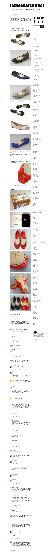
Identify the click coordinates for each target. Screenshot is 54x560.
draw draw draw (35, 219)
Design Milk (34, 261)
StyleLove (34, 137)
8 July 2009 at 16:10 (16, 411)
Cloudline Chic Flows (36, 111)
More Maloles (36, 65)
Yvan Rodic (34, 103)
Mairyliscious (14, 474)
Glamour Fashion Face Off (38, 69)
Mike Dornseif (35, 228)
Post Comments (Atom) (17, 553)
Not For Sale (35, 127)
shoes (22, 331)
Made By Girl (35, 288)
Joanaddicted (35, 116)
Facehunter (34, 86)
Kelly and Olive (35, 282)
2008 (35, 79)
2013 (35, 38)
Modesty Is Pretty (35, 187)
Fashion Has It (35, 114)
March (36, 75)
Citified (34, 159)
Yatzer (34, 324)
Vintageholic (35, 143)
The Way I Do (35, 140)
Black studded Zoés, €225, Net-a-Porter (16, 117)
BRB (35, 55)
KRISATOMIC (35, 283)
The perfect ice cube (37, 59)
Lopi (14, 330)
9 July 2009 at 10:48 (16, 477)
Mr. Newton (34, 92)
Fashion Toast (35, 169)
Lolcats (34, 287)
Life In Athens (35, 122)
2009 (35, 43)
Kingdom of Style (35, 182)
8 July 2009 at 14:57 (16, 376)
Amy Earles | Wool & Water (37, 212)
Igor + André (35, 222)
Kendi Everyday (35, 181)
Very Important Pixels (36, 236)
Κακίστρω (13, 479)
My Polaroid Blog (35, 294)
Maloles (17, 20)
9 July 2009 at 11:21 (16, 483)
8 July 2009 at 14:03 (16, 341)
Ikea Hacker (34, 273)
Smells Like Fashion (36, 134)
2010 (35, 42)
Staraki (13, 396)
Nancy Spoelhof (35, 230)
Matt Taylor (34, 227)
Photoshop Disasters (36, 301)
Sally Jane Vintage (36, 192)
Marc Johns (34, 224)
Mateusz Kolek (35, 225)
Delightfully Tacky (35, 163)
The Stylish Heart (35, 202)
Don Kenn (34, 218)
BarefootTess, (27, 155)
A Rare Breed (35, 244)
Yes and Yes (35, 325)
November (36, 46)
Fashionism (34, 115)
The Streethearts (35, 100)
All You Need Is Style (36, 109)
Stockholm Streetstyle (36, 95)
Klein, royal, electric (37, 63)
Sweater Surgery (35, 311)
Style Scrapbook (35, 197)
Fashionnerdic (35, 170)
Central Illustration (35, 216)
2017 (35, 32)
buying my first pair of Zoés (16, 17)
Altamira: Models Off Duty (37, 85)
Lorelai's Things (35, 125)
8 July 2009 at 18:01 (16, 430)
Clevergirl (34, 255)
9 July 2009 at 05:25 (16, 463)
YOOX (11, 155)
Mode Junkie (35, 186)
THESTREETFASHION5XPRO (37, 101)
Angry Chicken (35, 248)
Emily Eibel (34, 267)
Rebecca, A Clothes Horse (16, 454)
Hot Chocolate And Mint (36, 176)
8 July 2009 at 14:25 (16, 356)
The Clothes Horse (35, 199)
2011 (35, 41)
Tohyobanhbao (35, 203)
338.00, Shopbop (20, 101)
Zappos (11, 156)
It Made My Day (35, 277)
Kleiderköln (34, 90)
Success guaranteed (37, 58)
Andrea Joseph (35, 213)
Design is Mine (35, 260)
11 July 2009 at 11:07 (16, 538)
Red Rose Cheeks (35, 131)
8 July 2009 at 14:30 (16, 362)
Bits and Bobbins (35, 156)
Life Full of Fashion (36, 121)
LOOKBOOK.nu (35, 91)
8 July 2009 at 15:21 (16, 384)
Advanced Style (35, 84)
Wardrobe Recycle (35, 144)
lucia (12, 379)
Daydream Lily (35, 217)
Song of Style (35, 194)
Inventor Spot (35, 276)
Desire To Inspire (35, 265)
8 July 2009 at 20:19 (16, 446)
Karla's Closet (35, 179)
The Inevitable (36, 66)
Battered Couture (35, 110)
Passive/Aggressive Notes (37, 300)
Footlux (21, 154)
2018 (35, 31)
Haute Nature (35, 272)
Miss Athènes (35, 126)
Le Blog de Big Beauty (36, 185)
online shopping (18, 331)
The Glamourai (35, 200)
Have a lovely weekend (38, 61)
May (35, 72)
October (36, 47)
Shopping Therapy (35, 132)
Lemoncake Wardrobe (36, 120)
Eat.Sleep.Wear (35, 164)
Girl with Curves (35, 175)
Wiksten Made (35, 208)
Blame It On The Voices (36, 253)
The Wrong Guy (35, 318)
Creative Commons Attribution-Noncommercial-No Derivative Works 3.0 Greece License (38, 335)
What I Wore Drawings (36, 239)
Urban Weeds (35, 102)
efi (12, 530)
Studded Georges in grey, (14, 101)
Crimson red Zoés (12, 185)
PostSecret (34, 306)
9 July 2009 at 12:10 (16, 511)
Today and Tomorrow (36, 319)
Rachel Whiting (35, 307)
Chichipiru (34, 254)
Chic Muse (34, 158)
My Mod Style (35, 293)
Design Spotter (35, 264)
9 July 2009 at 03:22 (16, 458)
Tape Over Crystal (35, 138)
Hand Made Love (35, 271)
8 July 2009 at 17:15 (16, 416)
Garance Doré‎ (35, 174)
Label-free (34, 284)
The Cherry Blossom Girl (36, 198)
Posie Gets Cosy (35, 305)
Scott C (34, 234)
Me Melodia (34, 290)
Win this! (35, 62)
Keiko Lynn (34, 180)
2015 (35, 35)
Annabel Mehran (35, 249)
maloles (13, 331)
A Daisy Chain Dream (36, 151)
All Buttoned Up (35, 246)
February (36, 76)
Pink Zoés (11, 132)
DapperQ (34, 162)
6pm (14, 156)
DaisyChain (13, 507)
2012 (35, 39)
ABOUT (13, 9)
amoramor (13, 460)
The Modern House (36, 316)
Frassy (34, 173)
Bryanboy (34, 157)
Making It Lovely (35, 289)
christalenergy (14, 540)
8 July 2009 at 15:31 (16, 393)
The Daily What (35, 313)
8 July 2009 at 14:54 (16, 369)
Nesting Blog (35, 295)
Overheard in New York (36, 299)
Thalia (13, 336)
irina (12, 535)
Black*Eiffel (34, 252)
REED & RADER (35, 233)
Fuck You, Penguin (36, 270)
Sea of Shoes (35, 193)
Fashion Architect (39, 333)
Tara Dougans (35, 235)
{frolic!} (34, 328)
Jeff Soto (34, 278)
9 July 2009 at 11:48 (16, 505)
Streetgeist (34, 96)
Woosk (34, 323)
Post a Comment (12, 550)
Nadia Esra (34, 188)
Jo (12, 371)
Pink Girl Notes (35, 128)
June (35, 71)
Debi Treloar (34, 258)
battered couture (14, 365)
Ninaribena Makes (35, 296)
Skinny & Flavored (35, 133)
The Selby (34, 317)
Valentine (34, 204)
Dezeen (34, 266)
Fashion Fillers (35, 168)
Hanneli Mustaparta (36, 89)
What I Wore (35, 205)
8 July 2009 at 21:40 (16, 451)
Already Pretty (35, 153)
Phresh (34, 302)
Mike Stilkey (35, 229)
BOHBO (13, 18)
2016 (35, 34)
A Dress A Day (35, 152)
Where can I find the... (36, 145)
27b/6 (33, 243)
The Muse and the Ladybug (37, 139)
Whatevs (34, 322)
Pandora (34, 191)
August (36, 50)
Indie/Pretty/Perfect (36, 223)
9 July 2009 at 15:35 (16, 533)
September (36, 49)
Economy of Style (35, 165)
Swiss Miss (34, 312)
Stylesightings (35, 97)
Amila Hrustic (35, 247)
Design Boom (35, 259)
